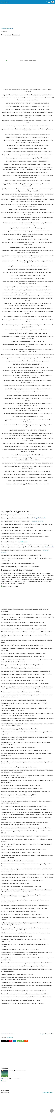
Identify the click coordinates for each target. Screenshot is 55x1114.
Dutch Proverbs (22, 542)
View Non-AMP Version (48, 1092)
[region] (27, 15)
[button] (3, 1041)
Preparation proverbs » (47, 1034)
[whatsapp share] (18, 1041)
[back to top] (52, 1111)
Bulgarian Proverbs (40, 518)
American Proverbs (37, 521)
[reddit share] (26, 1041)
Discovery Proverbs (15, 1079)
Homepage (3, 28)
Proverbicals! (4, 2)
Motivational (10, 28)
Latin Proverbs (49, 547)
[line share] (22, 1041)
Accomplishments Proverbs (17, 1071)
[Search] (46, 2)
